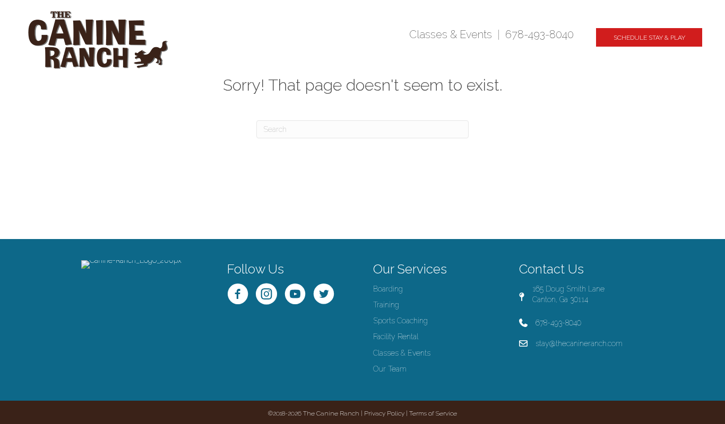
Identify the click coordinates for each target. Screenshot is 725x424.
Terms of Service (433, 413)
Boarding (388, 289)
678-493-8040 (539, 34)
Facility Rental (395, 336)
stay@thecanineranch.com (579, 343)
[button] (649, 37)
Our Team (390, 369)
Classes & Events (450, 34)
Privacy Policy (384, 413)
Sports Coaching (400, 320)
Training (386, 305)
